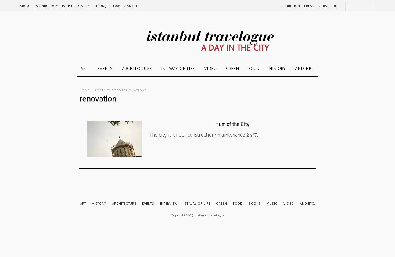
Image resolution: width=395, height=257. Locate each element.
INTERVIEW (169, 203)
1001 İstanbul (125, 6)
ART (84, 68)
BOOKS (255, 203)
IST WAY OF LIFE (178, 68)
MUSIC (272, 203)
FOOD (254, 68)
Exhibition (291, 6)
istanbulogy (46, 6)
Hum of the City (232, 124)
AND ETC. (304, 68)
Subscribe (327, 6)
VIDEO (210, 68)
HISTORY (277, 68)
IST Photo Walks (77, 6)
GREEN (232, 68)
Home (84, 90)
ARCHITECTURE (137, 68)
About (25, 6)
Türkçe (102, 6)
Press (309, 6)
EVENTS (105, 68)
